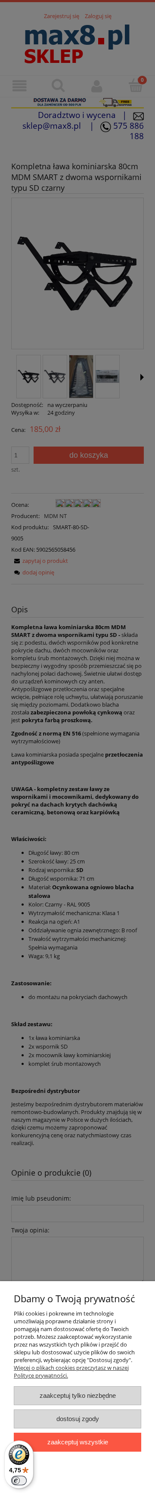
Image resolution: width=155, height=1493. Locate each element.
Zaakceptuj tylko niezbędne (78, 1395)
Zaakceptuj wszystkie (77, 1442)
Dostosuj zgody (77, 1418)
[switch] (19, 1480)
